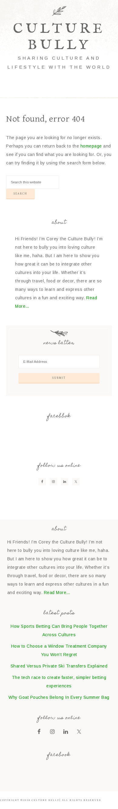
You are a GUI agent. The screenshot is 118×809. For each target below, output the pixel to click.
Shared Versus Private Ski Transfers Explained (59, 666)
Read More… (57, 592)
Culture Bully (59, 37)
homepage (91, 146)
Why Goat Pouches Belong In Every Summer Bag (59, 697)
